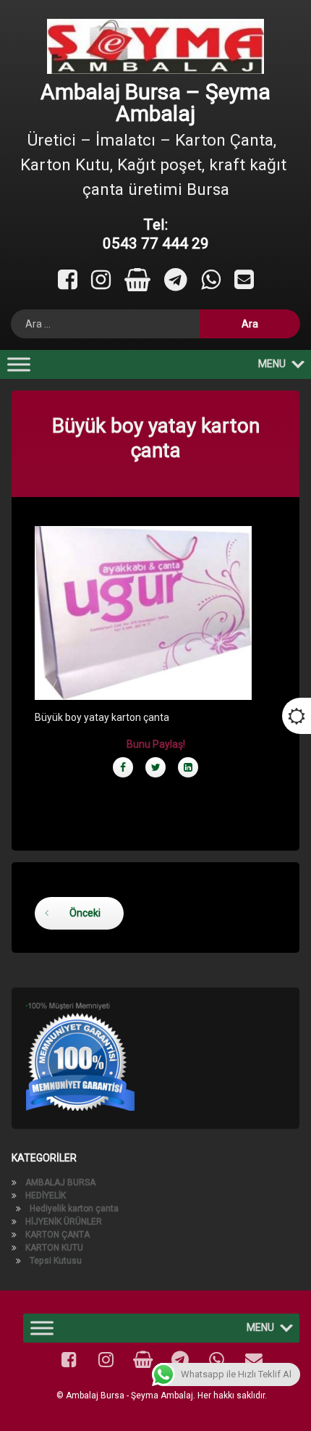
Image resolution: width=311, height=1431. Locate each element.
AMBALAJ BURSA (60, 1182)
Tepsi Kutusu (56, 1261)
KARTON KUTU (54, 1248)
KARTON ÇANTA (57, 1235)
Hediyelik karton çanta (74, 1208)
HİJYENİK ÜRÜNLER (63, 1222)
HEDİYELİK (45, 1195)
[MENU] (18, 364)
